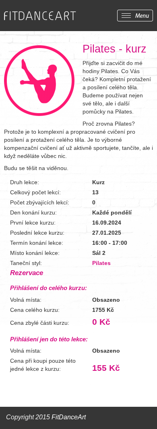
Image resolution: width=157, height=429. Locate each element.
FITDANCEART (40, 16)
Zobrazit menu (135, 15)
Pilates (101, 263)
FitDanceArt (69, 417)
